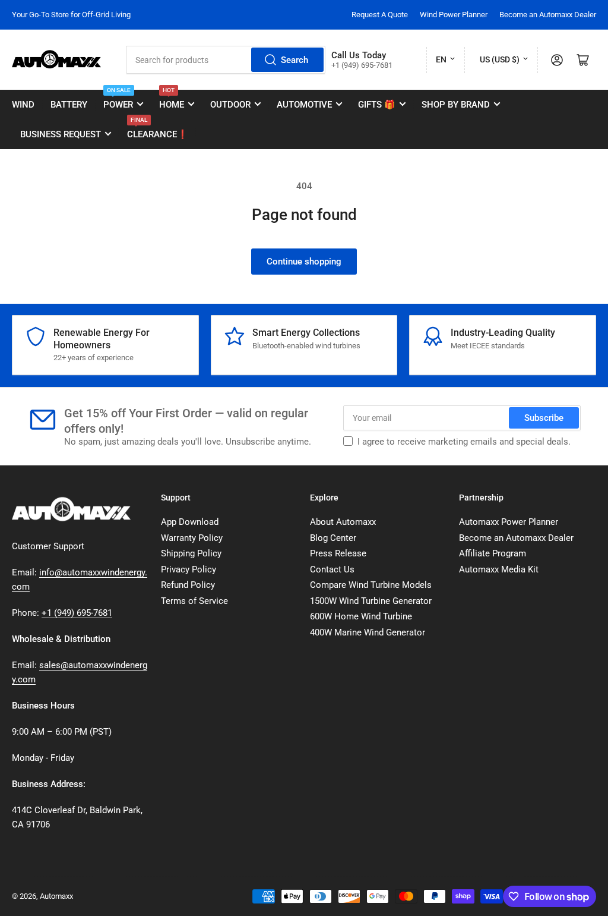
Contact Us (332, 569)
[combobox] (225, 60)
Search (294, 60)
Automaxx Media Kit (499, 569)
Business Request (60, 134)
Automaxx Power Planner (508, 522)
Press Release (338, 553)
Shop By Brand (456, 104)
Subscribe (543, 418)
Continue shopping (304, 261)
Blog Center (333, 538)
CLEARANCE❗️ (157, 129)
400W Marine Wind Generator (367, 632)
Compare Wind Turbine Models (371, 585)
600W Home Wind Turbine (361, 616)
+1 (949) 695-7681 (77, 612)
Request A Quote (380, 14)
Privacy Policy (188, 569)
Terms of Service (194, 601)
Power (118, 100)
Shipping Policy (191, 553)
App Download (189, 522)
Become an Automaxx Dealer (547, 14)
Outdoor (230, 104)
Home (171, 100)
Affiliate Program (492, 553)
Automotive (304, 104)
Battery (68, 104)
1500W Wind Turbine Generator (371, 601)
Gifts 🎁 (376, 104)
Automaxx (56, 896)
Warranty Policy (192, 538)
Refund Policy (188, 585)
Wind (23, 104)
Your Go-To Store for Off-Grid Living (71, 14)
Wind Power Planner (453, 14)
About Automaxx (343, 522)
